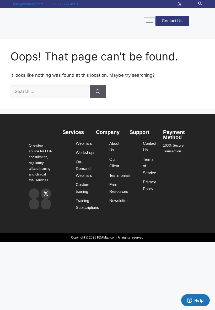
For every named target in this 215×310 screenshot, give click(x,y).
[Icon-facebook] (186, 4)
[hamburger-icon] (149, 21)
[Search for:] (50, 91)
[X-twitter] (180, 4)
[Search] (98, 91)
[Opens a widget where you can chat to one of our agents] (195, 300)
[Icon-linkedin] (192, 4)
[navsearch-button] (200, 4)
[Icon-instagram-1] (173, 4)
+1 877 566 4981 (64, 4)
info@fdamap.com (28, 4)
